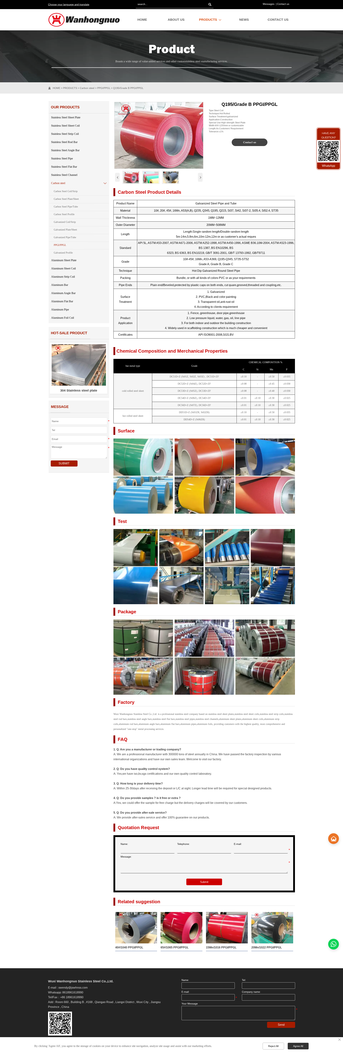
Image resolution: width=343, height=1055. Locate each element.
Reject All (273, 1046)
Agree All (298, 1046)
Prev (56, 367)
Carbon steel (87, 88)
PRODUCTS (70, 88)
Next (101, 367)
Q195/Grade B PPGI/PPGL (128, 88)
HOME (56, 88)
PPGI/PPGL (103, 88)
